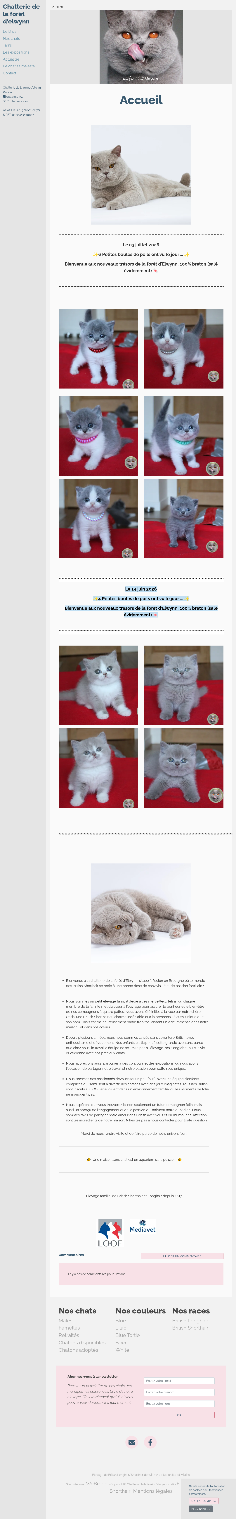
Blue (120, 1320)
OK (179, 1415)
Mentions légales (153, 1491)
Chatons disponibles (82, 1342)
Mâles (65, 1320)
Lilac (120, 1328)
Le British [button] (11, 31)
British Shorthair (190, 1328)
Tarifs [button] (7, 45)
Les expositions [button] (16, 52)
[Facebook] (150, 1442)
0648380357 (14, 96)
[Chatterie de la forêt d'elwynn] (141, 47)
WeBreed (97, 1484)
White (122, 1350)
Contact (9, 73)
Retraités (69, 1335)
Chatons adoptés (78, 1350)
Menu (59, 6)
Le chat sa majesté (19, 66)
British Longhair (190, 1320)
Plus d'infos (200, 1509)
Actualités (11, 59)
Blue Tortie (127, 1335)
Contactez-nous (17, 101)
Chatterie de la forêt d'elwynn (21, 14)
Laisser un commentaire (182, 1256)
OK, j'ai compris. (203, 1501)
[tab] (24, 31)
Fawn (121, 1342)
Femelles (69, 1328)
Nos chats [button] (11, 38)
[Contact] (132, 1442)
